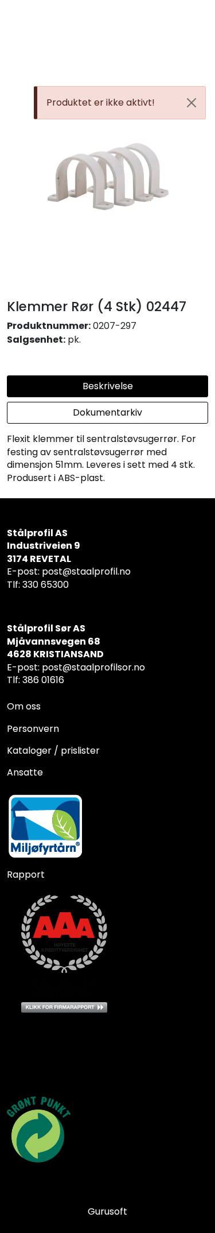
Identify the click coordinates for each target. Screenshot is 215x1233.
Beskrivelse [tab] (108, 386)
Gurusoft (107, 1211)
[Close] (191, 103)
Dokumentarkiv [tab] (107, 412)
